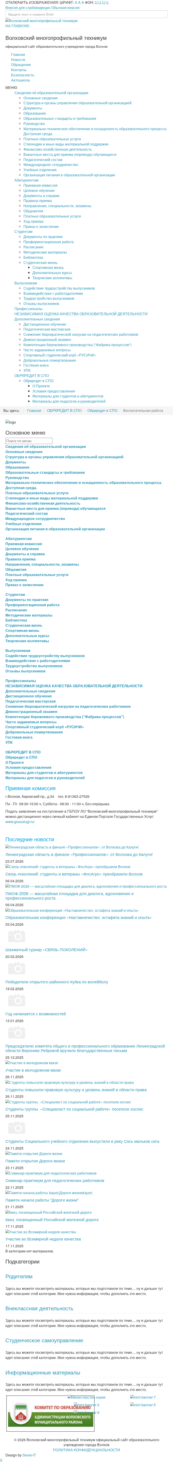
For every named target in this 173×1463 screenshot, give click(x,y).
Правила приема (37, 200)
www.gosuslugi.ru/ (20, 821)
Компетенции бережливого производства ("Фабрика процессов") (77, 344)
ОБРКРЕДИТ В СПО (31, 375)
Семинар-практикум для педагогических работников (54, 1180)
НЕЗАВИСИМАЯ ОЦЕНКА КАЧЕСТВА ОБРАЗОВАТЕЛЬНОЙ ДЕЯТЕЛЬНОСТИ (81, 313)
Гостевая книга (36, 365)
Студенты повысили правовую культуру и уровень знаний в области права (76, 1089)
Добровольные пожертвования (49, 360)
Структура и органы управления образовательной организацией (77, 102)
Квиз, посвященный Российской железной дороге (52, 1219)
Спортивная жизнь (48, 267)
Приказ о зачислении (41, 226)
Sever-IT (29, 1455)
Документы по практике (43, 236)
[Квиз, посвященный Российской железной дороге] (48, 1211)
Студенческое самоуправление (44, 1340)
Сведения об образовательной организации (51, 92)
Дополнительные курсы (52, 272)
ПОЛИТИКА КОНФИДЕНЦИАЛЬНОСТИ (86, 1449)
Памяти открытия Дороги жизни (35, 1161)
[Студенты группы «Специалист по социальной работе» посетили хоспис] (68, 1101)
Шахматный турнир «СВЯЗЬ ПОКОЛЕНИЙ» (46, 949)
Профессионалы (28, 308)
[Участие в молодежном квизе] (31, 1062)
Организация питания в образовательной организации (69, 174)
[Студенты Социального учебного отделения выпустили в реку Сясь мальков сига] (16, 1127)
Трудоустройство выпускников (48, 298)
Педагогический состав (42, 159)
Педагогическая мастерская (47, 329)
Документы (32, 108)
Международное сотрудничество (50, 164)
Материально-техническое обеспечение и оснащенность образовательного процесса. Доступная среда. (95, 131)
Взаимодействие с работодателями (53, 293)
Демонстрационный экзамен (47, 339)
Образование (34, 113)
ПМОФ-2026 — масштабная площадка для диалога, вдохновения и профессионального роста (69, 895)
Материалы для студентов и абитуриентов (67, 396)
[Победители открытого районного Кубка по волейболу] (16, 967)
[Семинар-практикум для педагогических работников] (51, 1172)
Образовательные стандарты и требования (59, 118)
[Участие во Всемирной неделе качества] (40, 1231)
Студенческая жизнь (40, 262)
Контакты (19, 69)
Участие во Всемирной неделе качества (43, 1239)
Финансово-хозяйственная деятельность (57, 149)
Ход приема (33, 221)
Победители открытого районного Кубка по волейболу (56, 981)
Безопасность (22, 74)
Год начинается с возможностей (35, 1013)
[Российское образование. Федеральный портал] (143, 1404)
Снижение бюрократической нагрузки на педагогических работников (80, 334)
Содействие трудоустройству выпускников (59, 288)
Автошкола (20, 80)
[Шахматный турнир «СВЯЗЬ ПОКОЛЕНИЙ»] (16, 935)
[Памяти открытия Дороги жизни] (33, 1153)
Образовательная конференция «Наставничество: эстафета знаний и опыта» (78, 917)
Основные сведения (40, 97)
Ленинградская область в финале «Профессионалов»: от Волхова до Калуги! (79, 854)
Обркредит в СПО (38, 380)
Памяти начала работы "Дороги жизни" (42, 1200)
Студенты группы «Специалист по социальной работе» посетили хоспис (74, 1109)
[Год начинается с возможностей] (16, 1000)
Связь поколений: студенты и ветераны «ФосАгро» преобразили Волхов (74, 874)
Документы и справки (41, 195)
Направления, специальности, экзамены (57, 205)
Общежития (33, 210)
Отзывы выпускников (41, 303)
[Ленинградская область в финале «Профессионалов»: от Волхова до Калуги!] (72, 846)
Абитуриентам (26, 180)
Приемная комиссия (40, 185)
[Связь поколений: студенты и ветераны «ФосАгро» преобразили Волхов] (67, 866)
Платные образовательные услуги (52, 138)
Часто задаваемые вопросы (47, 349)
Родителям (19, 1276)
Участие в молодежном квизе (33, 1070)
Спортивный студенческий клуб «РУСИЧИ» (59, 355)
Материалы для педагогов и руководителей (68, 401)
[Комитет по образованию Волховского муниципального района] (50, 1413)
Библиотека (33, 257)
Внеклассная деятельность (39, 1308)
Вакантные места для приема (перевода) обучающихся (69, 154)
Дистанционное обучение (44, 324)
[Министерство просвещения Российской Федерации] (86, 1404)
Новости (18, 59)
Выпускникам (25, 283)
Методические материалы (45, 252)
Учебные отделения (40, 169)
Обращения (21, 64)
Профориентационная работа (48, 241)
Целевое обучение (39, 190)
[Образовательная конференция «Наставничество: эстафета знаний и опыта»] (72, 909)
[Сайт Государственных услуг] (143, 1396)
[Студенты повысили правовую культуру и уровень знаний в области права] (69, 1081)
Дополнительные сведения (37, 319)
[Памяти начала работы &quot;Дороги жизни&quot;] (49, 1192)
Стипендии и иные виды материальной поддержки (65, 144)
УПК (26, 370)
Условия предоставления (53, 391)
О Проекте (41, 385)
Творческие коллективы (52, 277)
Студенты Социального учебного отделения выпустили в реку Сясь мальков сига (82, 1141)
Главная (18, 54)
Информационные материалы (42, 1372)
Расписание (33, 247)
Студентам (23, 231)
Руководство (34, 123)
